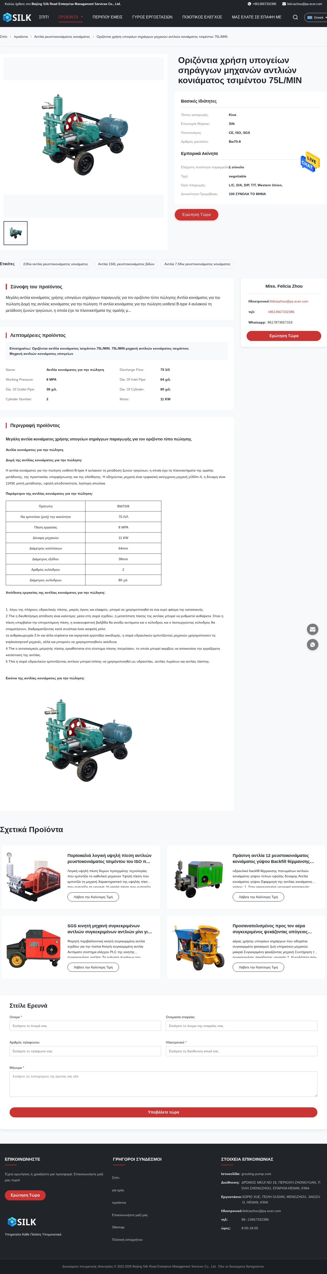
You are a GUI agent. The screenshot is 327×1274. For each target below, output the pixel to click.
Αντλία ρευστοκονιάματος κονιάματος (62, 36)
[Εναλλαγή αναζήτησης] (295, 17)
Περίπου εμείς (108, 17)
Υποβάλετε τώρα (163, 1112)
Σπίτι (44, 17)
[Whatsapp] (312, 644)
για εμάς (118, 1190)
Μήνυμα (17, 1068)
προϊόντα (21, 36)
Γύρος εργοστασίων (152, 17)
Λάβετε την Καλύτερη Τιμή (93, 897)
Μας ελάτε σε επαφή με (257, 17)
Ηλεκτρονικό (176, 1042)
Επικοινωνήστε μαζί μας (130, 1215)
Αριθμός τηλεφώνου (24, 1042)
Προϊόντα (68, 17)
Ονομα (16, 1017)
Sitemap (118, 1227)
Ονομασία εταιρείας (180, 1017)
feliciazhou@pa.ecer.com (304, 4)
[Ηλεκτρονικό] (312, 629)
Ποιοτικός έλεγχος (202, 17)
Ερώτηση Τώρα (284, 336)
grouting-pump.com (256, 1174)
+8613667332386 (281, 312)
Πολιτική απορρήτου (127, 1239)
